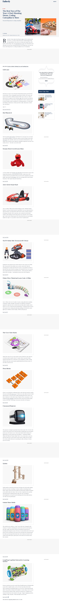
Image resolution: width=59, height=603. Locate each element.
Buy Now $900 (5, 237)
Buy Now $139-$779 (6, 109)
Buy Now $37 (5, 312)
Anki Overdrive (12, 136)
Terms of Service (49, 78)
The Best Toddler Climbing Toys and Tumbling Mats (17, 66)
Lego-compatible (10, 398)
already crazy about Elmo (17, 172)
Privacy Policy (52, 78)
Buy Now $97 (5, 145)
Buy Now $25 (5, 402)
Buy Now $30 (5, 365)
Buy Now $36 (5, 181)
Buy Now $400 (5, 460)
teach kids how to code (19, 43)
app (20, 98)
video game (5, 139)
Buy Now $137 (5, 499)
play (22, 39)
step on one (13, 394)
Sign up (46, 80)
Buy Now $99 (5, 556)
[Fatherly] (6, 2)
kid (14, 39)
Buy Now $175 (5, 274)
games (15, 177)
